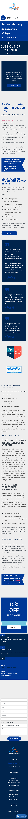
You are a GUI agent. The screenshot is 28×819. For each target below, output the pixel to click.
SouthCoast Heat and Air (8, 121)
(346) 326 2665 (12, 18)
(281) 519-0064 (8, 667)
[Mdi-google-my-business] (16, 805)
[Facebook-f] (12, 805)
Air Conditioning (11, 24)
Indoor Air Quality (14, 797)
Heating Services (13, 799)
